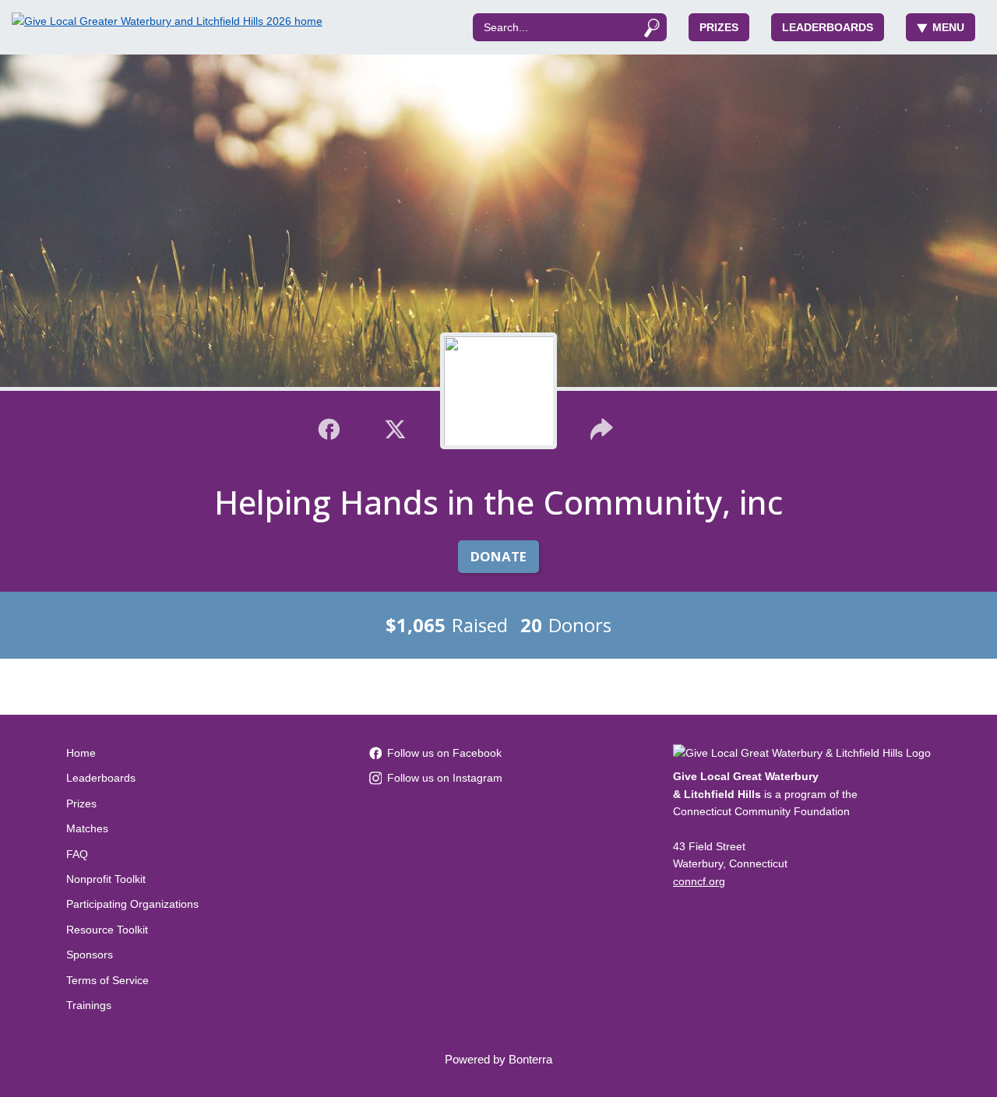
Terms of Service (107, 980)
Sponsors (89, 954)
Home (81, 753)
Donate (498, 556)
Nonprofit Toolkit (106, 879)
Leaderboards (827, 27)
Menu (948, 27)
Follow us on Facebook (444, 753)
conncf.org (699, 881)
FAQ (77, 854)
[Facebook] (329, 427)
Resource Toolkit (107, 929)
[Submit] (652, 27)
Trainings (88, 1005)
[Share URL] (602, 427)
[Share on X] (395, 427)
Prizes (718, 27)
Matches (87, 828)
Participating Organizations (132, 904)
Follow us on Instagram (444, 778)
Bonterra (530, 1059)
